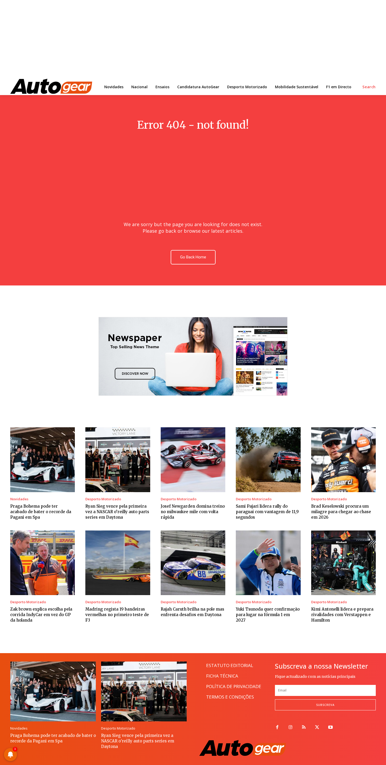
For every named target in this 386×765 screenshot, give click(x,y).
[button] (369, 86)
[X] (317, 727)
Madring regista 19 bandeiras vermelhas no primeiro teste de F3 (117, 615)
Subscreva (325, 705)
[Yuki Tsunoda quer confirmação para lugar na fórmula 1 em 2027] (268, 562)
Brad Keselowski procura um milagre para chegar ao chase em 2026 (341, 512)
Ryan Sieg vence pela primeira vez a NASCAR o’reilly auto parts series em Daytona (117, 512)
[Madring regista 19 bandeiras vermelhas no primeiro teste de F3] (117, 562)
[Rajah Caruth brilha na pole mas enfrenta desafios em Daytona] (193, 562)
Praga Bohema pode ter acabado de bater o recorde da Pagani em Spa (40, 512)
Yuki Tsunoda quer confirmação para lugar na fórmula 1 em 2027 (268, 615)
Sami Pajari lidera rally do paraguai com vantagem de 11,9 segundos (267, 512)
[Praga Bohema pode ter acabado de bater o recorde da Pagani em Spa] (42, 459)
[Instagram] (290, 727)
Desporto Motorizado (103, 499)
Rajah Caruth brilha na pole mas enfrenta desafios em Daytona (192, 612)
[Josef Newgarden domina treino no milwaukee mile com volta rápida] (193, 459)
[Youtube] (330, 727)
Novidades (19, 499)
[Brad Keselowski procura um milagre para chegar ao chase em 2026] (343, 459)
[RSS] (304, 727)
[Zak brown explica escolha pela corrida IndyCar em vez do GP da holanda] (42, 562)
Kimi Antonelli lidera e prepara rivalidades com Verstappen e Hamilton (342, 615)
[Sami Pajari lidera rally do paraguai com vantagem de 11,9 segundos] (268, 459)
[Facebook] (277, 727)
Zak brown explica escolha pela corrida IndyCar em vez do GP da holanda (41, 615)
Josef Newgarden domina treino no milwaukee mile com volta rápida (193, 512)
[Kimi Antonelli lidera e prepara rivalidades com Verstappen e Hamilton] (343, 562)
